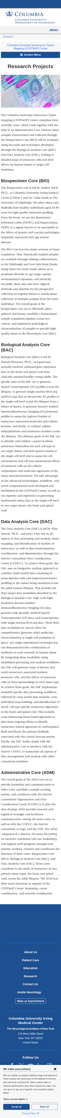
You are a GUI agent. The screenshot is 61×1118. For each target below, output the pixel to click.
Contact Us (30, 984)
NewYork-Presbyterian (31, 923)
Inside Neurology (31, 993)
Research (8, 36)
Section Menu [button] (32, 54)
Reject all (44, 1107)
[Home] (30, 17)
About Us (30, 952)
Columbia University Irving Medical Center (30, 4)
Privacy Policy (29, 1113)
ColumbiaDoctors (31, 933)
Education (30, 968)
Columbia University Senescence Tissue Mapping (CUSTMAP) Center (30, 47)
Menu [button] (54, 30)
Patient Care (30, 960)
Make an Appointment (30, 1001)
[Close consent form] (55, 1069)
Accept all (16, 1107)
